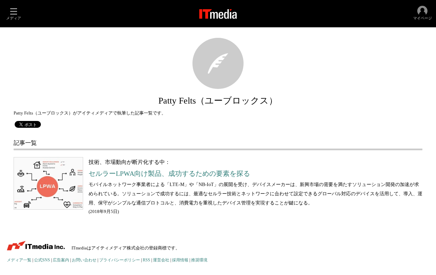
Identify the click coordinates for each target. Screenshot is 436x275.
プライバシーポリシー (119, 260)
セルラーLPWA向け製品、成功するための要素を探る (169, 173)
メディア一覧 (19, 260)
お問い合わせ (84, 260)
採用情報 (180, 260)
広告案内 (61, 260)
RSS (146, 260)
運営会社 (161, 260)
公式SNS (42, 260)
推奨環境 (199, 260)
